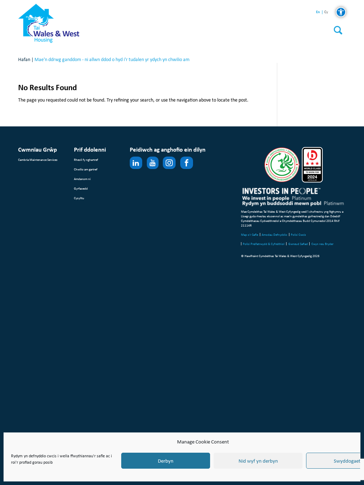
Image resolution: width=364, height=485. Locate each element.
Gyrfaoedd (81, 188)
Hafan (24, 59)
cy (326, 12)
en (318, 12)
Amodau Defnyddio (274, 234)
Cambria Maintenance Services (38, 160)
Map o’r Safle (249, 234)
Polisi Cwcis (298, 234)
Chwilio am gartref (85, 169)
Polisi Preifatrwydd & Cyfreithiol (263, 244)
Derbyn (165, 461)
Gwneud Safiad (298, 244)
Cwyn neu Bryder (322, 244)
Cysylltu (79, 198)
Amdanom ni (82, 179)
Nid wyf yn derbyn (258, 461)
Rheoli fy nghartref (86, 160)
